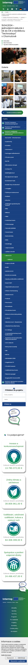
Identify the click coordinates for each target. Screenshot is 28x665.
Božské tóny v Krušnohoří (12, 184)
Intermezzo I (8, 149)
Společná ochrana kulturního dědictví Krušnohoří (13, 338)
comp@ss (8, 188)
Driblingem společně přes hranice (12, 204)
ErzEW (7, 267)
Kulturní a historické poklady (13, 314)
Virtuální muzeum (10, 366)
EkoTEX (7, 161)
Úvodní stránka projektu (14, 112)
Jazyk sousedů (9, 248)
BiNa (6, 208)
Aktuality (14, 608)
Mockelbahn (8, 306)
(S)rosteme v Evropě (11, 165)
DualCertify (8, 141)
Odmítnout (21, 658)
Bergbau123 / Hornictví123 (12, 378)
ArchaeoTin (8, 169)
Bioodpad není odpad (11, 177)
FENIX (6, 216)
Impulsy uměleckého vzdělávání (14, 279)
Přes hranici (8, 302)
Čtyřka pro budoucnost (12, 192)
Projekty (5, 119)
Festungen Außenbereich (12, 153)
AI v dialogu (8, 330)
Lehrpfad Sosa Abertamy (12, 326)
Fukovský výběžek (10, 228)
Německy (21, 9)
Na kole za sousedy (10, 275)
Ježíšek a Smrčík (10, 251)
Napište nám (16, 9)
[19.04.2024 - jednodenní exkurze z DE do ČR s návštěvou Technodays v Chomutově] (14, 56)
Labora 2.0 (8, 255)
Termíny (14, 614)
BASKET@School (10, 173)
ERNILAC (7, 212)
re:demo (7, 318)
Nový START (8, 283)
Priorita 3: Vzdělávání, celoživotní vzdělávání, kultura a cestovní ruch (14, 133)
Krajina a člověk (9, 263)
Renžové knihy (9, 236)
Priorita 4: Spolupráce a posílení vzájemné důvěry (14, 382)
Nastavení (10, 658)
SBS (6, 350)
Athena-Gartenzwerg (11, 291)
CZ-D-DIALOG (9, 343)
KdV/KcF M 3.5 (9, 294)
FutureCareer (9, 232)
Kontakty (14, 625)
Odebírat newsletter (12, 9)
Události (10, 259)
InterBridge (8, 244)
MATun (7, 354)
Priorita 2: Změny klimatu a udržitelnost (12, 127)
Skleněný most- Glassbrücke (13, 322)
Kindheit (7, 196)
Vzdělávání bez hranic (11, 370)
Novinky (14, 611)
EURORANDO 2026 (10, 358)
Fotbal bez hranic (10, 220)
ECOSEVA (7, 145)
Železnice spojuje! (10, 374)
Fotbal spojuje (9, 224)
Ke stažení (14, 631)
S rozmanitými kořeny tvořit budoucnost (13, 334)
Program (14, 617)
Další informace (6, 655)
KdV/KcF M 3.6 (9, 271)
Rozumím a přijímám (18, 661)
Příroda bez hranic (10, 310)
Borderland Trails (10, 181)
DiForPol (7, 200)
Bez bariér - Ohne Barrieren (13, 138)
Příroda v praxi (9, 157)
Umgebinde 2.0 (9, 362)
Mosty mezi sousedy (11, 346)
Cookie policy (14, 628)
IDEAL (6, 240)
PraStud (7, 298)
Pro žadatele (14, 620)
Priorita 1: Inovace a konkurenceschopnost (11, 123)
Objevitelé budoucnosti (12, 287)
